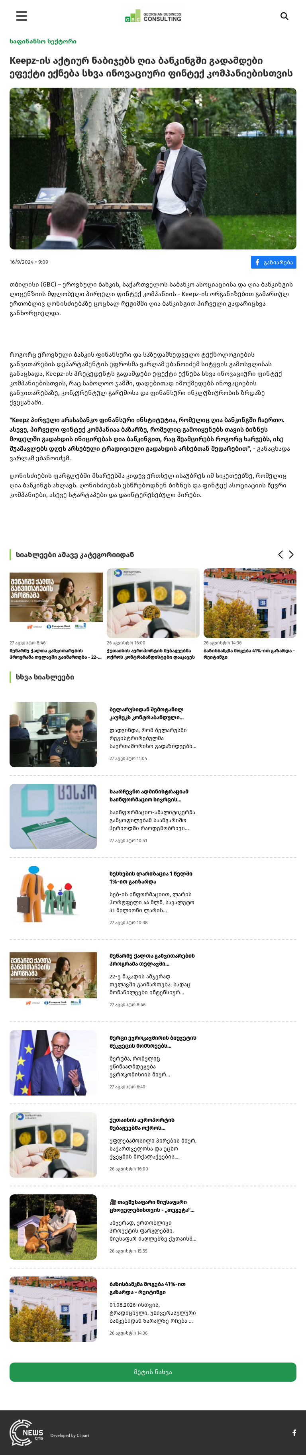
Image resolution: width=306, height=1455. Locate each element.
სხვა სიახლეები (45, 677)
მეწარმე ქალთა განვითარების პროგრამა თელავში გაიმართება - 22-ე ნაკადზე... (55, 654)
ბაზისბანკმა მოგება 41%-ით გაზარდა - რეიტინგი (249, 654)
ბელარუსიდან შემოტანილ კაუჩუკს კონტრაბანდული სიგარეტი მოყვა (147, 714)
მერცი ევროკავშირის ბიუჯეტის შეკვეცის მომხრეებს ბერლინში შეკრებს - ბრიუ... (153, 1042)
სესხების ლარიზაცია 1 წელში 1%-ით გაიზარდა (151, 877)
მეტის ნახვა (153, 1372)
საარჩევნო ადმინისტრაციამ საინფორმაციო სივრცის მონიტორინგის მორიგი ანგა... (151, 796)
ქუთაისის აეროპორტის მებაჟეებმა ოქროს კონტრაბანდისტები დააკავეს (150, 654)
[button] (280, 555)
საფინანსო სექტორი (43, 41)
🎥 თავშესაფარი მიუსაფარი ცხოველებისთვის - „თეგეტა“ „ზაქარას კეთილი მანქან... (150, 1206)
